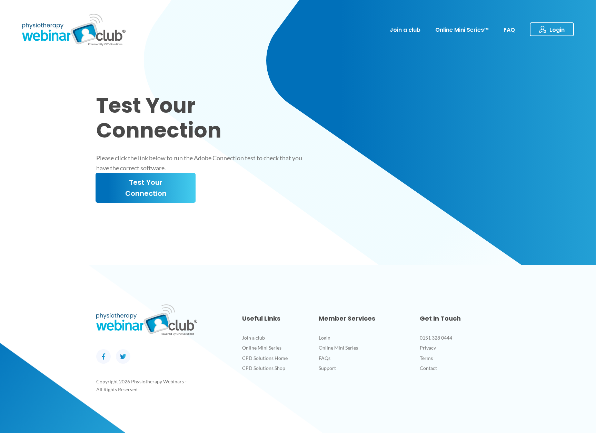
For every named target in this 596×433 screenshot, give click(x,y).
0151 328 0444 (436, 338)
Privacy (428, 348)
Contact (428, 368)
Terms (426, 358)
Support (327, 368)
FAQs (324, 358)
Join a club (253, 338)
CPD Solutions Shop (263, 368)
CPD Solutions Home (265, 358)
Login (324, 338)
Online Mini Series (261, 348)
